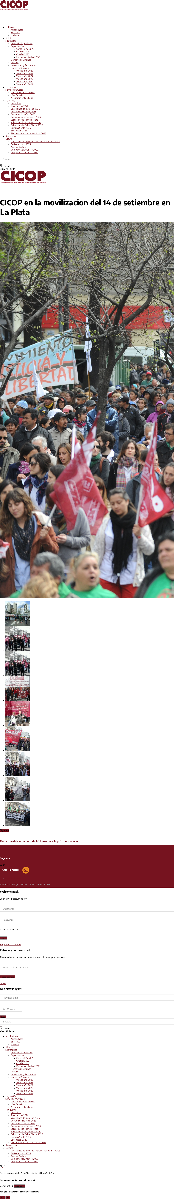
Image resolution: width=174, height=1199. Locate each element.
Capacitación (17, 46)
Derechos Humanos (21, 59)
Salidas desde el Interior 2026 (26, 122)
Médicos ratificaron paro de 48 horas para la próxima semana (39, 841)
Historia (15, 35)
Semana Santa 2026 (21, 128)
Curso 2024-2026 (25, 49)
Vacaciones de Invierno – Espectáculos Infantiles (35, 141)
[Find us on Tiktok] (4, 865)
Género (14, 62)
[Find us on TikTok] (4, 1166)
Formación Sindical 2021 (28, 57)
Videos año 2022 (24, 81)
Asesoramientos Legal (22, 98)
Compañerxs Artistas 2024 (24, 152)
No (8, 1197)
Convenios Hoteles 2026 (23, 111)
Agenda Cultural (19, 147)
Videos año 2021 (24, 84)
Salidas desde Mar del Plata (24, 119)
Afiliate (8, 38)
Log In (3, 983)
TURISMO (10, 100)
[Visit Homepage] (14, 9)
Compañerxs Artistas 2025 (24, 149)
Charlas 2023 (22, 51)
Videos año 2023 (24, 79)
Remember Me (10, 929)
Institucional (10, 27)
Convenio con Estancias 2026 (26, 117)
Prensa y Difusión (20, 68)
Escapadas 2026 (19, 130)
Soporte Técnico (13, 878)
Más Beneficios (19, 95)
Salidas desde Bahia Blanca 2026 (27, 125)
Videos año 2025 (24, 73)
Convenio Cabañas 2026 (23, 114)
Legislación (10, 87)
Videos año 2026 (24, 70)
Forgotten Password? (10, 944)
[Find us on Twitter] (1, 865)
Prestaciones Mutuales (23, 92)
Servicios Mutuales (14, 89)
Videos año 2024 (24, 76)
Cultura (8, 138)
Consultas (16, 103)
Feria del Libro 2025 (21, 144)
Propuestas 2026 (20, 106)
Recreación (10, 136)
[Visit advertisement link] (49, 22)
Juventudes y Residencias (23, 65)
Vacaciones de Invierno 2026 (25, 108)
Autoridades (17, 29)
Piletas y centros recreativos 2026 (28, 133)
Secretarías (10, 40)
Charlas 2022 (22, 54)
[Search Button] (1, 164)
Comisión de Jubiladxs (21, 43)
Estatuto (15, 32)
